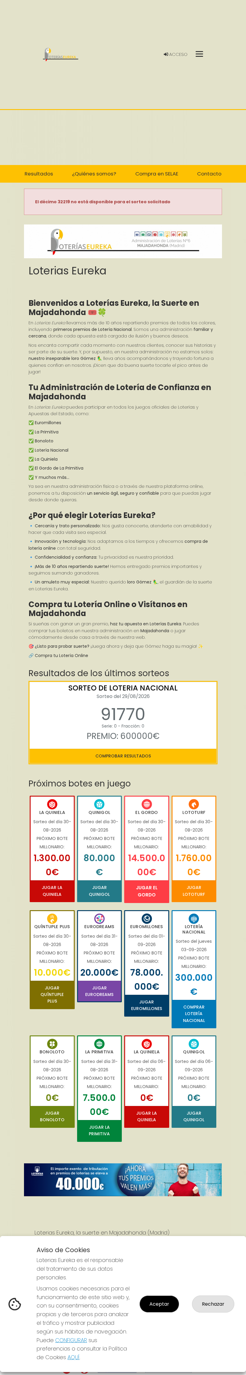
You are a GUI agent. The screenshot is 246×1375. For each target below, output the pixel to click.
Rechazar (213, 1304)
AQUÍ (74, 1357)
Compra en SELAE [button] (156, 173)
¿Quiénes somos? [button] (94, 173)
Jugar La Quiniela (52, 890)
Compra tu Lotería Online (61, 656)
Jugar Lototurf (194, 890)
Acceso (178, 54)
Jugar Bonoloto (52, 1116)
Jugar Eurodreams (99, 991)
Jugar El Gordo (147, 891)
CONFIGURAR (71, 1340)
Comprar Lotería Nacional (194, 1013)
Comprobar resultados (123, 756)
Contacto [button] (209, 173)
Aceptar (159, 1304)
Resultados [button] (39, 173)
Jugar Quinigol (99, 890)
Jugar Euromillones (146, 1005)
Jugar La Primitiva (99, 1130)
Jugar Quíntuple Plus (52, 994)
